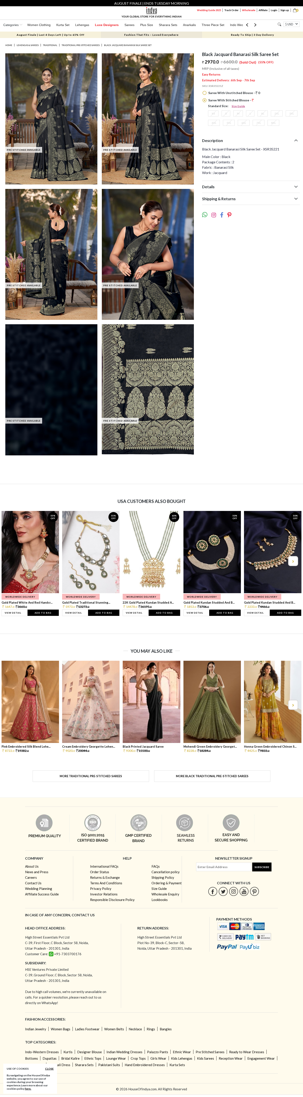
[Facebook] (212, 891)
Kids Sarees (205, 1058)
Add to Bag (43, 612)
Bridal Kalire (70, 1058)
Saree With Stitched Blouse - (230, 100)
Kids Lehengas (181, 1058)
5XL (228, 122)
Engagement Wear (261, 1058)
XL (262, 113)
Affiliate (263, 10)
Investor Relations (104, 894)
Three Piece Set (213, 25)
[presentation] (10, 561)
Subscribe (261, 867)
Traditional (50, 45)
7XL (258, 122)
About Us (32, 866)
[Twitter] (223, 891)
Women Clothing (39, 25)
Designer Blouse (89, 1052)
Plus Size (146, 25)
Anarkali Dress (59, 1065)
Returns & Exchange (105, 877)
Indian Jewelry (35, 1029)
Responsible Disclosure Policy (112, 900)
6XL (243, 122)
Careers (31, 877)
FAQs (156, 866)
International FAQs (104, 866)
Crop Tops (138, 1058)
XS (213, 113)
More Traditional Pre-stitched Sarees (91, 776)
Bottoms (31, 1058)
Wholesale (248, 10)
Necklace (135, 1029)
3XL (291, 113)
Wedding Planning (38, 889)
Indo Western (239, 25)
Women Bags (60, 1029)
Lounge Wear (116, 1058)
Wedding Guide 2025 (209, 10)
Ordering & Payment (167, 883)
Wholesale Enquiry (165, 894)
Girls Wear (158, 1058)
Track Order (231, 10)
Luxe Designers (107, 25)
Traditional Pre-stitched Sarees (81, 45)
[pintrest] (254, 891)
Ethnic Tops (92, 1058)
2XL (276, 113)
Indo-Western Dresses (42, 1052)
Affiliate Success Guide (42, 894)
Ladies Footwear (87, 1029)
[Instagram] (233, 891)
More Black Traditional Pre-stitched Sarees (212, 776)
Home (8, 45)
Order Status (99, 872)
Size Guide (238, 106)
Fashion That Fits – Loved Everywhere (151, 34)
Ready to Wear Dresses (246, 1052)
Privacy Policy (100, 889)
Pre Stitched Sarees (210, 1052)
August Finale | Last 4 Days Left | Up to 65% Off (51, 34)
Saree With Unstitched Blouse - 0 (234, 93)
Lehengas (82, 25)
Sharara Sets (168, 25)
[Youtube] (244, 891)
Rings (151, 1029)
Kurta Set (62, 25)
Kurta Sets (177, 1065)
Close (49, 1068)
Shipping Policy (163, 877)
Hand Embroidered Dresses (145, 1065)
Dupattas (50, 1058)
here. (28, 1088)
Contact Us (33, 883)
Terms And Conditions (106, 883)
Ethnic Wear (182, 1052)
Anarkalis (189, 25)
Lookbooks (160, 900)
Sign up (285, 10)
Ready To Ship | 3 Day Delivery (252, 34)
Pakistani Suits (109, 1065)
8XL (273, 122)
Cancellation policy (166, 872)
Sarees (129, 25)
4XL (214, 122)
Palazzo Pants (157, 1052)
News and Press (36, 872)
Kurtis (68, 1052)
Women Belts (114, 1029)
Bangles (166, 1029)
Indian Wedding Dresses (124, 1052)
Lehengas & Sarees (28, 45)
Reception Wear (231, 1058)
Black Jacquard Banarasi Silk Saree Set (128, 45)
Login (274, 10)
